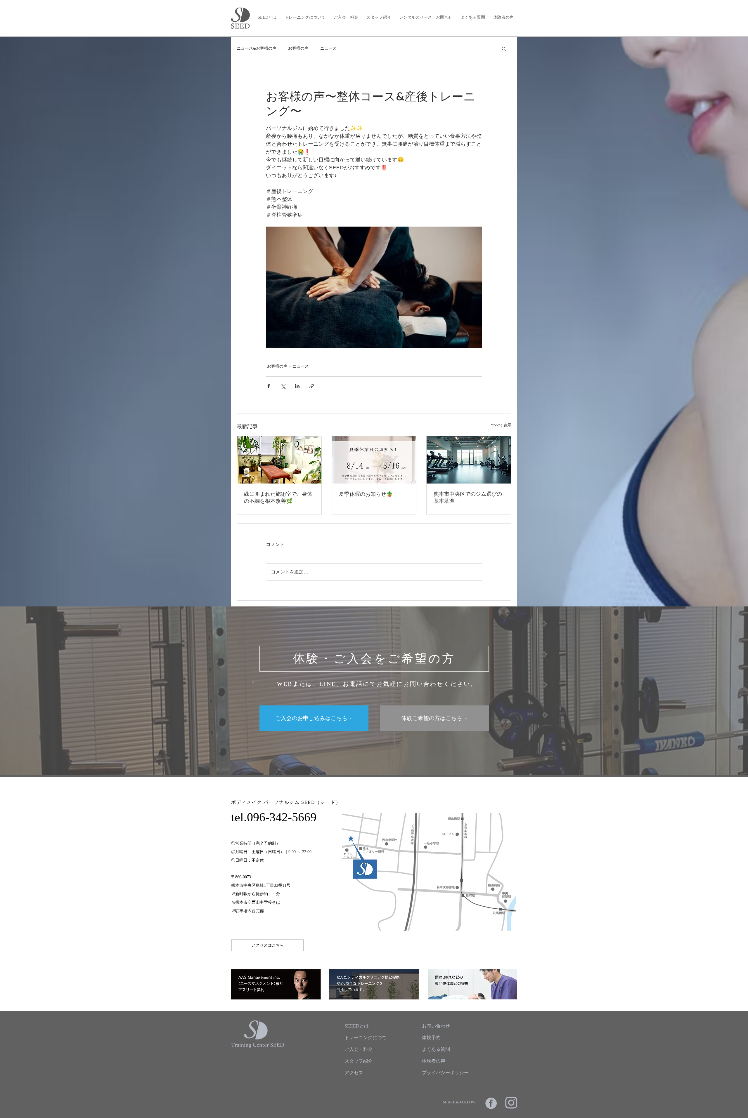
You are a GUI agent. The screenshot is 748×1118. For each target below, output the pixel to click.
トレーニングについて (305, 17)
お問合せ (444, 17)
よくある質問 (472, 17)
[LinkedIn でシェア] (297, 386)
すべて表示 (501, 425)
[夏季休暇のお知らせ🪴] (374, 460)
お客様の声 (298, 48)
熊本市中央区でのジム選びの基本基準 (468, 497)
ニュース (328, 48)
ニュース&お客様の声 (256, 48)
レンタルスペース (415, 17)
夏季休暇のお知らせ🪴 (366, 494)
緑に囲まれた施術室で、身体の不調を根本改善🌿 (278, 497)
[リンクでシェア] (311, 386)
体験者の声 (503, 17)
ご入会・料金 (346, 17)
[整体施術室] (279, 460)
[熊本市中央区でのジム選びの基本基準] (469, 460)
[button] (504, 48)
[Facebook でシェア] (268, 386)
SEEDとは (267, 17)
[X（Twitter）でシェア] (283, 386)
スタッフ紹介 (378, 17)
